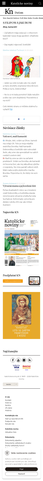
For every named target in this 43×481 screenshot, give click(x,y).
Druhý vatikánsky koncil (14, 445)
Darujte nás (9, 424)
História (8, 410)
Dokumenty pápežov (13, 440)
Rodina (30, 18)
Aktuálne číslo (10, 432)
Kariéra (8, 405)
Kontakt (8, 400)
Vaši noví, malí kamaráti (15, 136)
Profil (21, 18)
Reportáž (10, 18)
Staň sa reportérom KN (14, 419)
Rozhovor (16, 18)
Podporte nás (10, 421)
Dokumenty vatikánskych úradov (18, 443)
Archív (8, 384)
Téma (4, 18)
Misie (25, 18)
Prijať (21, 469)
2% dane (8, 408)
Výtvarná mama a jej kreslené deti (19, 186)
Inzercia (8, 403)
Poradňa (35, 18)
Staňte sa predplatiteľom (13, 281)
